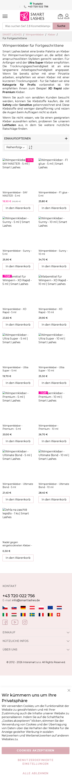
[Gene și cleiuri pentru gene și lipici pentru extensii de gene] (23, 614)
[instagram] (24, 622)
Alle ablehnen (36, 773)
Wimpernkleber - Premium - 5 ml (12, 427)
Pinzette (63, 73)
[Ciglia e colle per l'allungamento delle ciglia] (5, 614)
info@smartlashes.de (26, 600)
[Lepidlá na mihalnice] (14, 607)
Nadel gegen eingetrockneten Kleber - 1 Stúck (17, 545)
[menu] (5, 16)
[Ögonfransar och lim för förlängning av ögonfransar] (32, 614)
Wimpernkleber (35, 34)
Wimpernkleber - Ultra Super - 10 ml (51, 369)
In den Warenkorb (18, 208)
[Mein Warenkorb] (60, 16)
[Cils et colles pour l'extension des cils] (41, 614)
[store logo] (32, 16)
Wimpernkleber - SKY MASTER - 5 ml (15, 194)
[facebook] (5, 622)
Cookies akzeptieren (35, 750)
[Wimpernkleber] (23, 607)
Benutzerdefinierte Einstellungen (35, 761)
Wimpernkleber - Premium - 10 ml (48, 427)
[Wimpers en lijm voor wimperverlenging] (59, 607)
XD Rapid (55, 88)
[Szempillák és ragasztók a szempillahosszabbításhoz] (14, 614)
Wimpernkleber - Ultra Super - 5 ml (15, 369)
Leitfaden (9, 125)
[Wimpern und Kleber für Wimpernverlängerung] (58, 614)
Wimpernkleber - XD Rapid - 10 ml (50, 311)
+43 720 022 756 (19, 595)
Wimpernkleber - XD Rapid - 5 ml (14, 311)
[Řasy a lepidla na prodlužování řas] (5, 607)
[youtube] (15, 622)
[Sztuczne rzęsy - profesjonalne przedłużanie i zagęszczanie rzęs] (41, 607)
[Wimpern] (32, 607)
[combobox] (28, 26)
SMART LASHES (12, 34)
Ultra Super (36, 62)
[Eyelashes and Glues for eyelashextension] (50, 607)
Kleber (52, 34)
